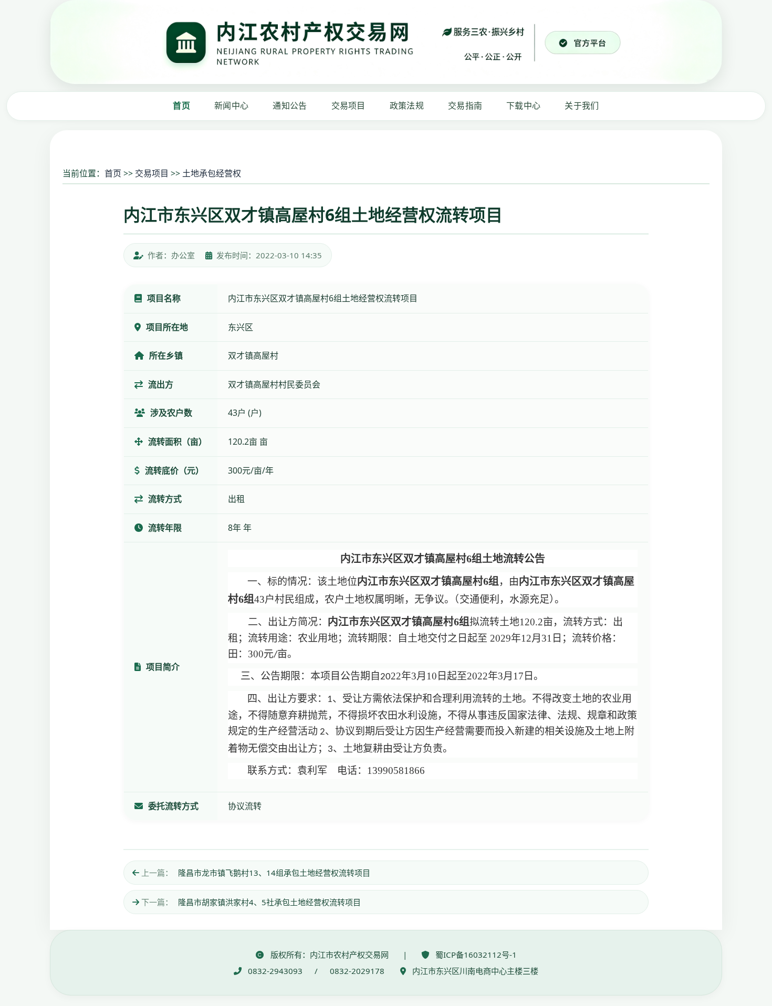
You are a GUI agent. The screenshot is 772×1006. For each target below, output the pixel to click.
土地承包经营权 (211, 173)
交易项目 (348, 105)
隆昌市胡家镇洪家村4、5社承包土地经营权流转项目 (269, 902)
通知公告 (290, 105)
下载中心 (523, 105)
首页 (181, 105)
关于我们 (582, 105)
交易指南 (465, 105)
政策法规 (407, 105)
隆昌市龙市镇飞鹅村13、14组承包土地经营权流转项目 (274, 872)
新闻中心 (231, 105)
